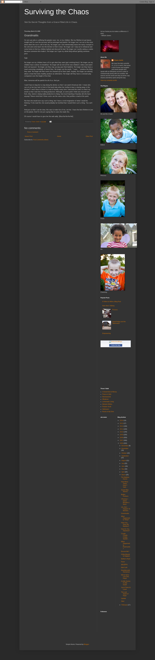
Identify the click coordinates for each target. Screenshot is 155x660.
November (124, 448)
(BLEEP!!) (124, 564)
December (125, 446)
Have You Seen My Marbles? (125, 524)
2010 (122, 432)
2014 (122, 420)
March (123, 475)
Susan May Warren (124, 490)
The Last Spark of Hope (124, 594)
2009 (122, 435)
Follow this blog (115, 345)
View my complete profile (109, 80)
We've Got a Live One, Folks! (125, 576)
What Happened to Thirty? (125, 518)
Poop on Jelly (106, 394)
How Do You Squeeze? (125, 530)
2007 (122, 440)
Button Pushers (124, 495)
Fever (123, 562)
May (123, 469)
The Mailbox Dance (125, 478)
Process (115, 310)
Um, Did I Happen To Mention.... (125, 509)
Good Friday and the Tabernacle (119, 322)
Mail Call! (124, 567)
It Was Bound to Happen (125, 555)
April (123, 472)
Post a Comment (32, 132)
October (124, 453)
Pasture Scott (106, 406)
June (123, 466)
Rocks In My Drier (108, 411)
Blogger (86, 644)
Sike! (122, 601)
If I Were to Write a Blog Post (111, 301)
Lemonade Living (108, 401)
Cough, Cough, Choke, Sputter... (125, 536)
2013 (122, 423)
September (125, 456)
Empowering (106, 333)
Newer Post (28, 136)
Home (59, 136)
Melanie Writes (107, 404)
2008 (122, 437)
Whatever (105, 399)
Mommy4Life (106, 397)
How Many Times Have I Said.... (124, 484)
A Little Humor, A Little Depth (126, 583)
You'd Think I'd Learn (126, 588)
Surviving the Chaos (56, 12)
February (124, 605)
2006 (122, 443)
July (122, 463)
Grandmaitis (125, 513)
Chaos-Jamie (118, 60)
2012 (122, 426)
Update (123, 598)
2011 (122, 429)
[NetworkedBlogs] (115, 342)
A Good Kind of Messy (109, 392)
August (123, 460)
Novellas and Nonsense (125, 571)
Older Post (89, 136)
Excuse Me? (125, 551)
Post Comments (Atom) (40, 140)
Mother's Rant (125, 559)
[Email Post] (50, 121)
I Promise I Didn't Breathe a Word (125, 501)
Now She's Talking (108, 306)
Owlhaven (105, 409)
